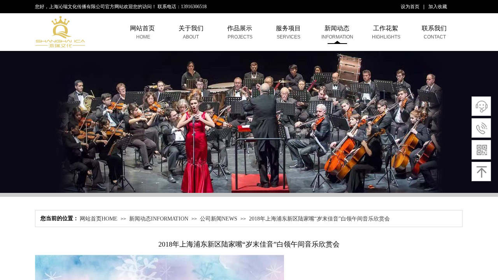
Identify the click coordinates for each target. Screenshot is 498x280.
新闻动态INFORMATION (158, 219)
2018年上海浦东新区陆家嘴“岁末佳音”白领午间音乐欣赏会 (319, 219)
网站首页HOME (98, 219)
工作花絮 (385, 28)
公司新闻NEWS (218, 219)
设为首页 (410, 6)
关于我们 (191, 28)
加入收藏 (437, 6)
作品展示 (239, 28)
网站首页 (142, 28)
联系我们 (434, 28)
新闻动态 (336, 28)
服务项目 (288, 28)
